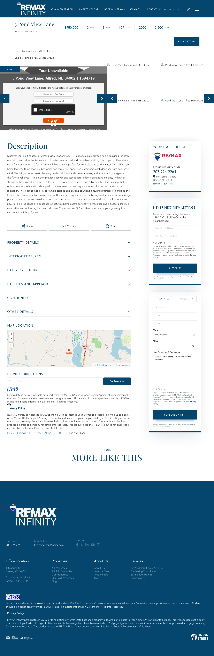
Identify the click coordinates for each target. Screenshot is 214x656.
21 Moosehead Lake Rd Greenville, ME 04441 (18, 579)
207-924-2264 (164, 171)
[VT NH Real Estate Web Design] (199, 637)
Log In (179, 10)
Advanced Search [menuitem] (62, 9)
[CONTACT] (186, 41)
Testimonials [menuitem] (101, 574)
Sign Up (167, 10)
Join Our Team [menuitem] (102, 571)
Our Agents (168, 184)
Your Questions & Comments (166, 352)
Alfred (47, 432)
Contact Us (157, 184)
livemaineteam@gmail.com (49, 545)
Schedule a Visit (185, 299)
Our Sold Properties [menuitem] (63, 578)
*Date (155, 330)
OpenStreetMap (112, 365)
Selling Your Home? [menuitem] (141, 574)
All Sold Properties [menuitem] (62, 571)
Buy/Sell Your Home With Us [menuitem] (147, 568)
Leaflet (96, 365)
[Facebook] (77, 545)
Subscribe (174, 268)
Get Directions (117, 381)
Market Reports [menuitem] (89, 9)
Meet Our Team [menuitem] (113, 9)
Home (10, 432)
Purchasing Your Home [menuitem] (143, 571)
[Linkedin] (87, 545)
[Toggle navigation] (197, 9)
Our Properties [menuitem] (60, 574)
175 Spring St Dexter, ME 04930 (16, 569)
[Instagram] (98, 545)
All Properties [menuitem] (59, 568)
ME (31, 432)
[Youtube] (93, 545)
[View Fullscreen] (11, 345)
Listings (21, 432)
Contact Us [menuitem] (154, 9)
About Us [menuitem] (99, 568)
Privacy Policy (17, 408)
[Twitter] (82, 545)
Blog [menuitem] (54, 581)
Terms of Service (161, 426)
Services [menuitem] (135, 9)
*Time (155, 341)
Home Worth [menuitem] (138, 578)
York (38, 432)
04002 (58, 432)
